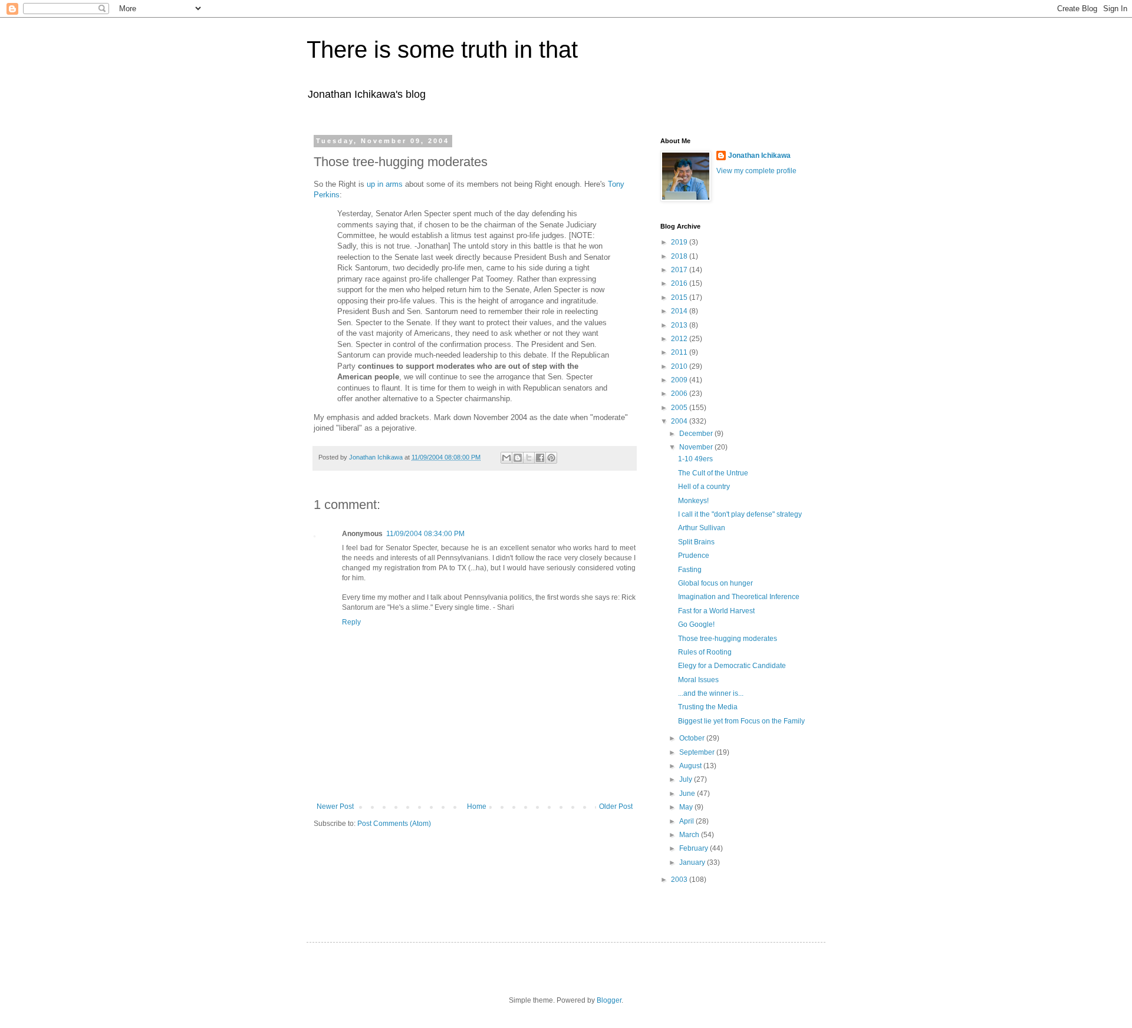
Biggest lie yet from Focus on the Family (741, 721)
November (697, 447)
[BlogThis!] (518, 458)
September (697, 752)
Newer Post (335, 806)
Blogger (609, 1000)
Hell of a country (704, 486)
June (688, 793)
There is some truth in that (442, 49)
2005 (680, 408)
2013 (680, 325)
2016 (680, 283)
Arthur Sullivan (701, 528)
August (691, 766)
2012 (680, 339)
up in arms (385, 184)
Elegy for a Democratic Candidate (732, 666)
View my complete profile (756, 171)
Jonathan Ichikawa (759, 155)
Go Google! (696, 624)
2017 (680, 270)
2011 (680, 352)
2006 (680, 393)
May (687, 807)
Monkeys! (693, 501)
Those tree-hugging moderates (727, 638)
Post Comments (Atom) (394, 823)
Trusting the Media (708, 707)
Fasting (690, 570)
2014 (680, 311)
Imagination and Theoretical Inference (738, 597)
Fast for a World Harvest (716, 611)
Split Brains (696, 542)
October (692, 738)
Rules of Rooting (705, 652)
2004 (680, 421)
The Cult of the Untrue (713, 473)
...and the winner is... (710, 693)
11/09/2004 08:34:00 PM (425, 534)
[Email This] (506, 458)
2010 (680, 366)
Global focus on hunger (715, 583)
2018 (680, 256)
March (690, 835)
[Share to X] (529, 458)
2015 (680, 297)
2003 (680, 879)
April (687, 821)
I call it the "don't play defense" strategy (740, 514)
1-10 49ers (695, 459)
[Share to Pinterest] (551, 458)
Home (476, 806)
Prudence (693, 555)
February (694, 848)
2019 (680, 242)
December (697, 433)
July (686, 779)
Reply (351, 622)
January (693, 862)
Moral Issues (698, 680)
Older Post (616, 806)
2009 (680, 380)
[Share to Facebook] (540, 458)
